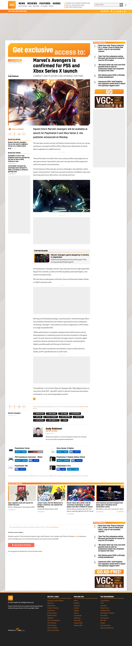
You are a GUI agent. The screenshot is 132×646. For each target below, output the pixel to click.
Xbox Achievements (107, 628)
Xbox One (66, 146)
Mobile (51, 6)
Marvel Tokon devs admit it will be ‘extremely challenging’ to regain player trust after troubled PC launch (80, 505)
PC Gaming (44, 6)
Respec (102, 623)
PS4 (53, 146)
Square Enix (51, 161)
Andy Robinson (13, 76)
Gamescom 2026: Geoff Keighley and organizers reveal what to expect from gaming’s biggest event (111, 83)
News (22, 3)
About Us (50, 603)
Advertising (51, 605)
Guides (56, 3)
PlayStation (23, 6)
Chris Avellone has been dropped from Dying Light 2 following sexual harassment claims (109, 505)
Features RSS (78, 623)
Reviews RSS (78, 625)
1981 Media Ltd (15, 602)
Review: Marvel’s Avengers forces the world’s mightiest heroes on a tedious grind (18, 144)
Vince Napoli (52, 413)
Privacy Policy (52, 613)
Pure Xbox (103, 615)
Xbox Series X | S (53, 420)
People (76, 610)
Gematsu (103, 605)
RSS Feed (50, 618)
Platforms (77, 618)
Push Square (104, 618)
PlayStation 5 (41, 269)
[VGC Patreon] (111, 11)
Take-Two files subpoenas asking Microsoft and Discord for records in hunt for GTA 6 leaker (111, 58)
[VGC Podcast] (113, 11)
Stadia (35, 352)
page (76, 536)
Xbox (30, 6)
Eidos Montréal (66, 417)
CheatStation (104, 600)
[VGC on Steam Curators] (124, 11)
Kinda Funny (104, 608)
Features (44, 3)
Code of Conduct (53, 608)
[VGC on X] (116, 11)
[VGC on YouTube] (120, 11)
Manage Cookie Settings (55, 600)
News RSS (77, 620)
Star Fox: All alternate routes (75, 5)
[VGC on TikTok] (122, 11)
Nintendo (36, 6)
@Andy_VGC (50, 433)
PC (43, 352)
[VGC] (12, 5)
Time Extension (105, 625)
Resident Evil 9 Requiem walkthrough (78, 3)
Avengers (68, 169)
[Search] (121, 5)
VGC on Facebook (53, 620)
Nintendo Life (104, 610)
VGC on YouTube (53, 630)
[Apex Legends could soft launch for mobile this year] (22, 493)
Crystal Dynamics (64, 319)
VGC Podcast (51, 625)
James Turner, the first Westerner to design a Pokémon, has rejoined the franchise (50, 505)
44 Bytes (20, 629)
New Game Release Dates (74, 7)
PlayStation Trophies (107, 613)
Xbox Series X (77, 146)
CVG (102, 603)
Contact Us (51, 610)
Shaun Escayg (40, 413)
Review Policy (52, 615)
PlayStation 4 (76, 413)
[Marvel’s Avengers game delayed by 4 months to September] (41, 258)
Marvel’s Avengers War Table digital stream (71, 388)
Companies (77, 615)
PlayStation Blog (50, 319)
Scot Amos (64, 413)
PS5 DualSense (64, 272)
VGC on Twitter (52, 628)
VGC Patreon (51, 623)
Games (76, 613)
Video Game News (16, 60)
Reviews (32, 3)
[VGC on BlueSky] (118, 11)
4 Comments (120, 511)
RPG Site (103, 620)
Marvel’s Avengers (14, 413)
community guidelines (52, 527)
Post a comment (18, 129)
